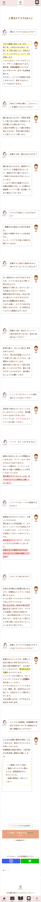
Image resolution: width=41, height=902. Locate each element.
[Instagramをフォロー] (11, 861)
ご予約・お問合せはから (20, 834)
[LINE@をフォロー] (30, 861)
